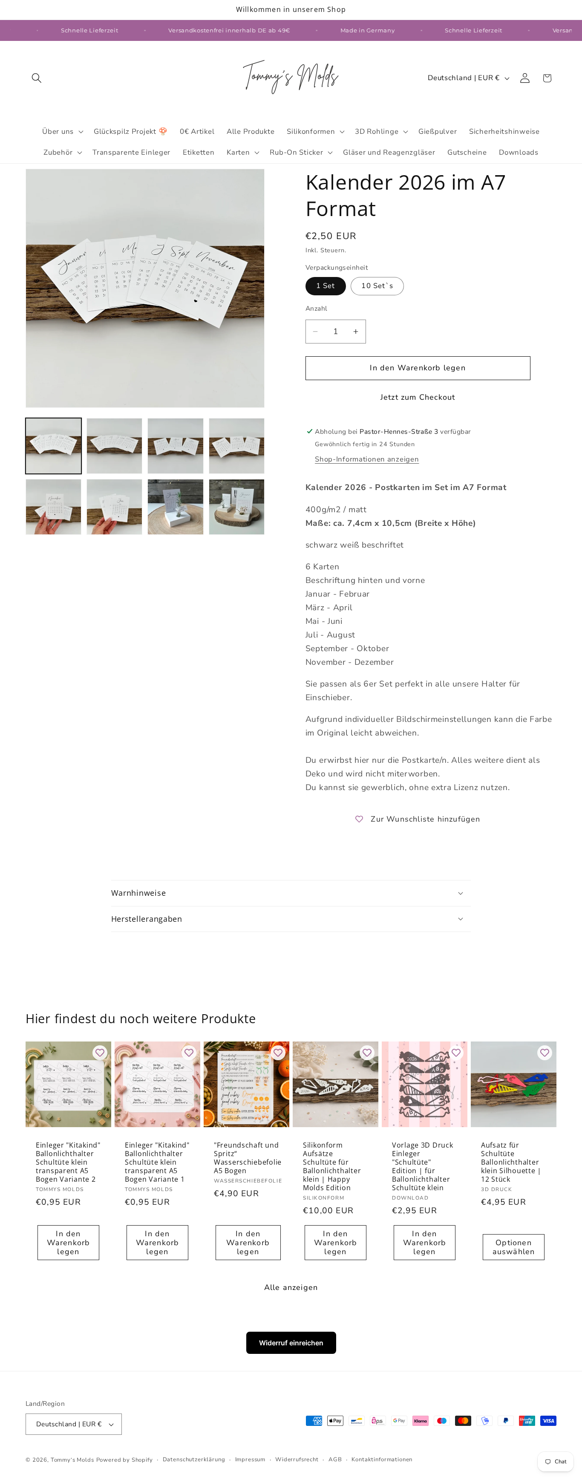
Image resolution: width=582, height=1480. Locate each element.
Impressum (250, 1459)
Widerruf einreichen (291, 1343)
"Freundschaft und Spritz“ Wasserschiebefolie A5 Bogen (248, 1158)
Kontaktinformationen (382, 1459)
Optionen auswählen (513, 1247)
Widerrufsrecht (297, 1459)
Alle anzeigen (291, 1287)
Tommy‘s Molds (72, 1460)
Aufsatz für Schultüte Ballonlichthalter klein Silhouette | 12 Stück (511, 1162)
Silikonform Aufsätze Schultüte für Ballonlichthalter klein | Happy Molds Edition (332, 1166)
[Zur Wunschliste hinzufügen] (99, 1052)
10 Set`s (377, 286)
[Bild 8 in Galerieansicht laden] (237, 507)
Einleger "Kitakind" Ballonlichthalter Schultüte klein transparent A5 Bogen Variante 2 (68, 1162)
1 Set (325, 286)
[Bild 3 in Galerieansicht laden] (175, 446)
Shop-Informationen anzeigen (367, 459)
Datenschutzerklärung (194, 1459)
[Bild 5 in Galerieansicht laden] (53, 507)
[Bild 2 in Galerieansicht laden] (114, 446)
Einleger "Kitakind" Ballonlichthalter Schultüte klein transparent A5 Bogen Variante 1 (157, 1162)
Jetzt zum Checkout (417, 397)
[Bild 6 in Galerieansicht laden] (114, 507)
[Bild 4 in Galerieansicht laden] (237, 446)
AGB (335, 1459)
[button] (37, 78)
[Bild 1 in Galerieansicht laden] (53, 446)
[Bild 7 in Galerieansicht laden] (175, 507)
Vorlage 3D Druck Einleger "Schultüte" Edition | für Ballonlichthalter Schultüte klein (422, 1166)
